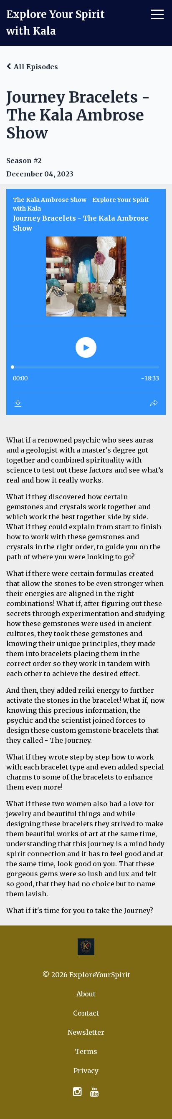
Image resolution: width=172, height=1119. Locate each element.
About (86, 994)
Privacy (86, 1070)
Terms (86, 1051)
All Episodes (36, 67)
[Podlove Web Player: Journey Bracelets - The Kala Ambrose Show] (86, 302)
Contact (86, 1013)
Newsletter (86, 1032)
